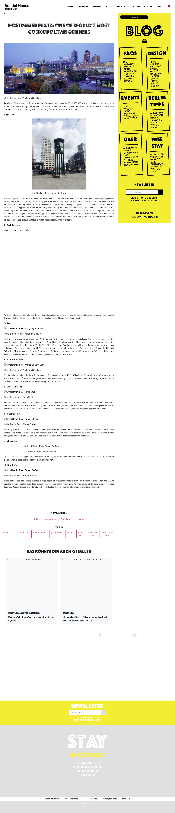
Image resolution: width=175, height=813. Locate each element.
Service (121, 6)
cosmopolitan (22, 532)
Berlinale (79, 408)
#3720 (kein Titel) (91, 799)
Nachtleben (66, 519)
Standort (134, 6)
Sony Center (36, 354)
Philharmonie (82, 342)
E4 (109, 481)
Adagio (16, 487)
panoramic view (93, 534)
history (70, 532)
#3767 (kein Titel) (52, 799)
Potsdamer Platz (11, 103)
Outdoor (81, 519)
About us (126, 799)
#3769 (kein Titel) (110, 799)
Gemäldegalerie (69, 345)
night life (80, 534)
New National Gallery (57, 342)
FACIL (57, 433)
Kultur (36, 519)
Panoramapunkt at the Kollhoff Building (65, 375)
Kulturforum (71, 339)
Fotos (109, 6)
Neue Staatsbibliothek (24, 345)
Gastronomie (50, 519)
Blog (161, 6)
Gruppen (97, 6)
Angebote (82, 6)
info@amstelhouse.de (87, 767)
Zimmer (69, 6)
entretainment (39, 532)
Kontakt (149, 6)
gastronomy (56, 532)
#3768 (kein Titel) (71, 799)
